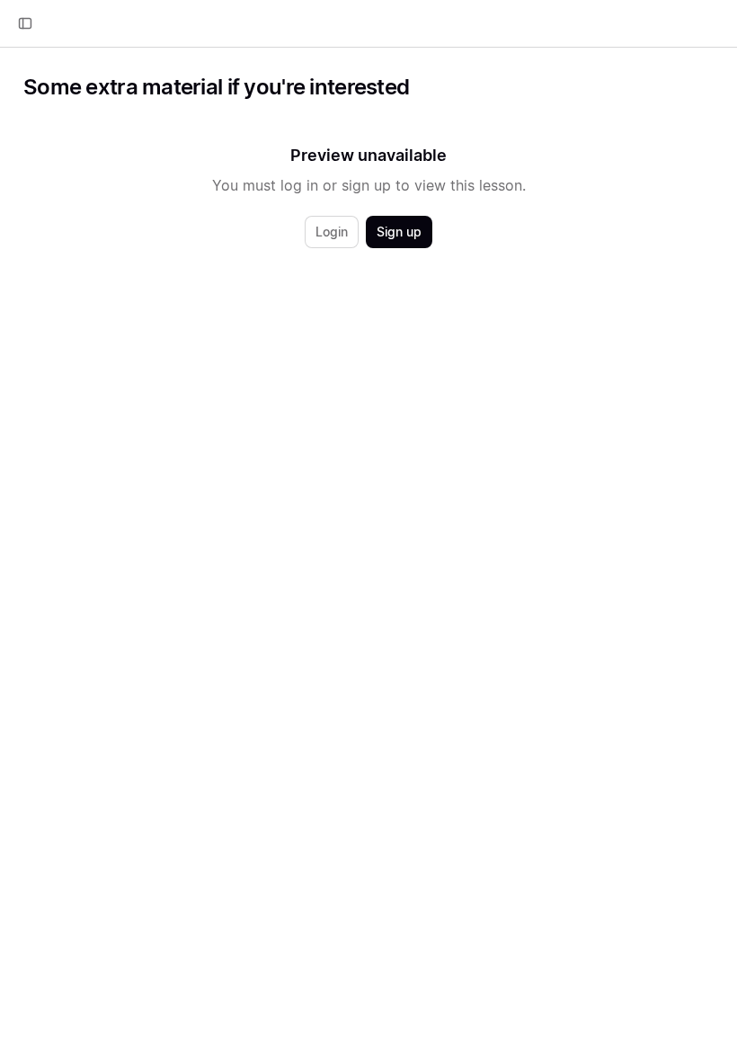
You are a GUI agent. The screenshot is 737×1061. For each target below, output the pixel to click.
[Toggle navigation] (25, 23)
